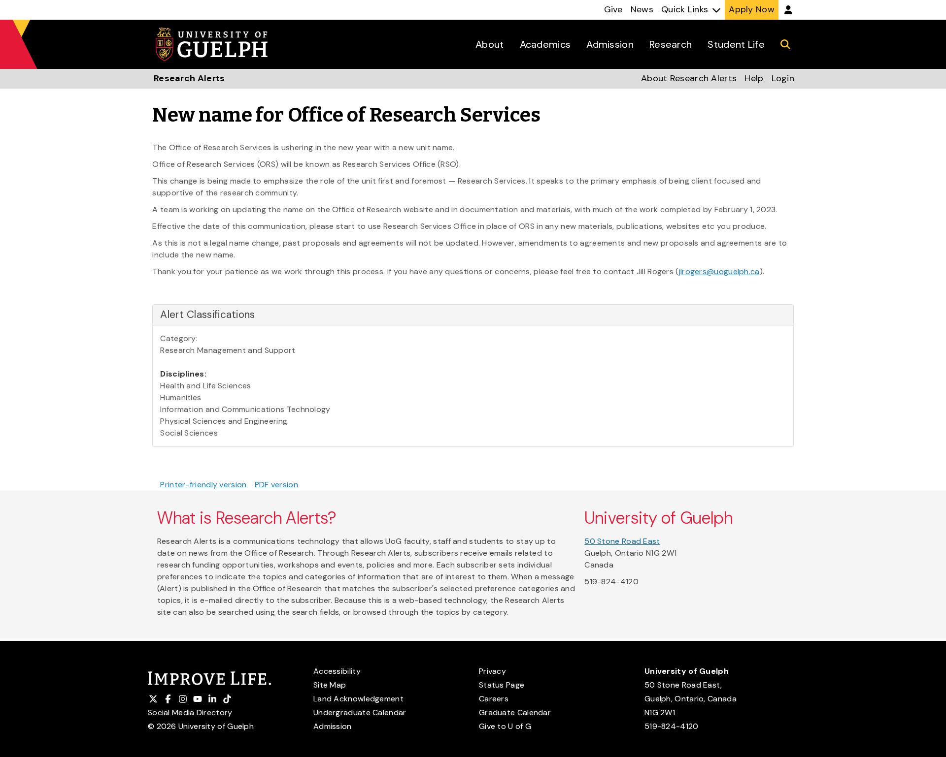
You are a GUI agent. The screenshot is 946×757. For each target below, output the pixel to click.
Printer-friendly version (203, 484)
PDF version (276, 484)
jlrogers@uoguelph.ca (719, 271)
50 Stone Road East (622, 541)
